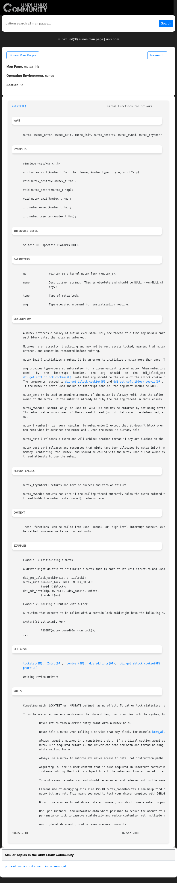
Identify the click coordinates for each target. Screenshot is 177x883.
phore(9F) (30, 668)
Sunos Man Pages (22, 55)
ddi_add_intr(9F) (102, 663)
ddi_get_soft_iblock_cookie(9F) (47, 377)
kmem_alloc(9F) (163, 732)
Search (166, 23)
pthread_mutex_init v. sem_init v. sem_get (35, 866)
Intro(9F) (54, 663)
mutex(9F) (19, 106)
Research (157, 55)
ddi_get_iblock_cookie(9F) (85, 381)
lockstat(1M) (32, 663)
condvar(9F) (75, 663)
